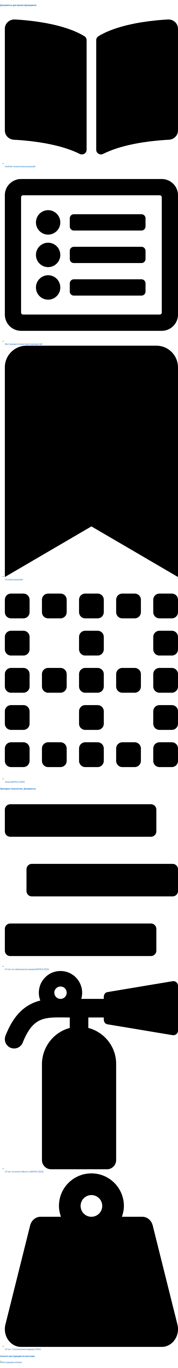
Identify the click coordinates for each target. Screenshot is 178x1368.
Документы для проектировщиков (18, 5)
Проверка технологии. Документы (18, 789)
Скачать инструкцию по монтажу (17, 1356)
